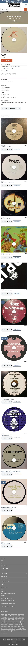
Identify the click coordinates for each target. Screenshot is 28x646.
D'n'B (20, 624)
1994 (12, 615)
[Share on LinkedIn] (14, 74)
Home (9, 18)
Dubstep (21, 626)
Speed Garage (8, 630)
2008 (13, 619)
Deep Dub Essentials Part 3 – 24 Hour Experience (11, 363)
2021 (23, 619)
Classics (16, 624)
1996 (19, 615)
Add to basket (6, 60)
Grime (13, 628)
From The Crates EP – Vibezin (7, 399)
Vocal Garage (4, 633)
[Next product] (13, 21)
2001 (13, 617)
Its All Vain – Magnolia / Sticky (7, 182)
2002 (16, 617)
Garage (2, 628)
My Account (4, 573)
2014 (4, 68)
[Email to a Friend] (9, 74)
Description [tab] (4, 79)
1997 (23, 615)
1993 (9, 615)
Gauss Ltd (6, 70)
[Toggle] (26, 573)
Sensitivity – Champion (6, 543)
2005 (2, 619)
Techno (18, 66)
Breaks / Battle (4, 624)
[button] (2, 5)
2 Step (2, 615)
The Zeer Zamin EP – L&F (6, 435)
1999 (6, 617)
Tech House (14, 630)
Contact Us (3, 565)
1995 (16, 615)
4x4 (6, 615)
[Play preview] (14, 39)
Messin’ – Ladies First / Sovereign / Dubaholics (10, 471)
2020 (19, 619)
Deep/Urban (10, 626)
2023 (6, 622)
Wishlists (3, 584)
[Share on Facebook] (5, 74)
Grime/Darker (19, 628)
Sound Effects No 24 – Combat (7, 254)
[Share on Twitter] (7, 74)
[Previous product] (15, 21)
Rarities (2, 630)
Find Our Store (4, 568)
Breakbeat (18, 622)
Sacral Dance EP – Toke (6, 327)
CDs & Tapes (10, 624)
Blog (2, 563)
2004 (23, 617)
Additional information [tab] (7, 82)
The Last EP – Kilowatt (5, 146)
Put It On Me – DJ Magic (6, 218)
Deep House (8, 68)
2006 (6, 619)
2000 (9, 617)
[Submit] (25, 9)
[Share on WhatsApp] (2, 74)
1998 (2, 617)
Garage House (14, 66)
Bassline (13, 622)
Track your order (5, 581)
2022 (2, 622)
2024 (9, 622)
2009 (16, 619)
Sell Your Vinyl (4, 576)
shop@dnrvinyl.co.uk (9, 600)
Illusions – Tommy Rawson (6, 290)
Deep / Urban (16, 18)
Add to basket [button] (17, 149)
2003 (19, 617)
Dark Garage (4, 626)
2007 (9, 619)
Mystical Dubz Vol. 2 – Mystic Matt (8, 507)
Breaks (22, 622)
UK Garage (20, 630)
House (24, 628)
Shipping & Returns (5, 578)
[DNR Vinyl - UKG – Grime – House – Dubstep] (14, 5)
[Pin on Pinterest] (12, 74)
